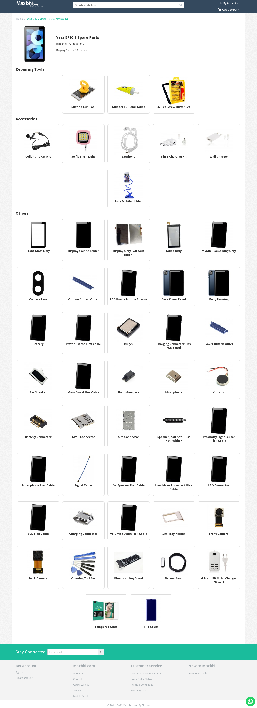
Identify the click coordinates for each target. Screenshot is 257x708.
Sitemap (77, 690)
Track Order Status (141, 679)
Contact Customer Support (146, 673)
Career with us (81, 684)
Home (19, 18)
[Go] (101, 652)
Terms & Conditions (142, 684)
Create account (24, 678)
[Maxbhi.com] (30, 3)
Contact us (79, 679)
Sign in (19, 672)
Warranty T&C (139, 690)
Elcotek (146, 705)
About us (78, 673)
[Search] (181, 5)
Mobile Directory (82, 696)
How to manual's (198, 673)
